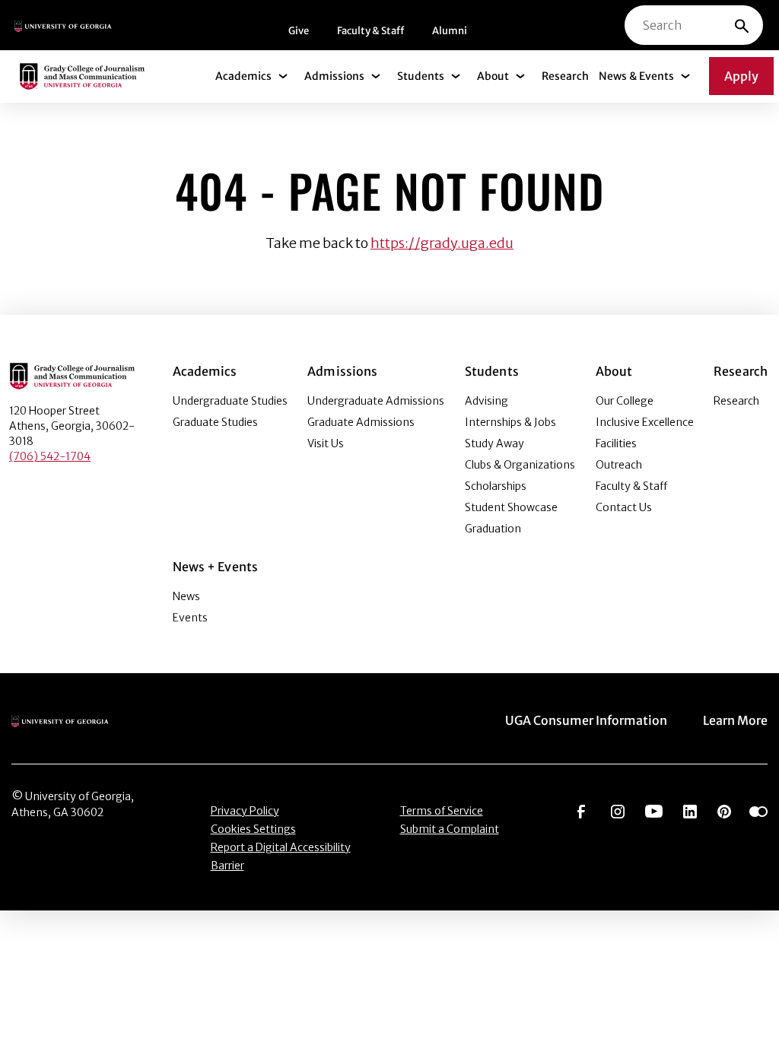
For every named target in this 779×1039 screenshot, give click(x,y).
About (493, 76)
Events (190, 617)
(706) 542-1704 (50, 456)
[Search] (741, 25)
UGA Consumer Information (586, 720)
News (186, 596)
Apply (741, 76)
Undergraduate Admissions (375, 401)
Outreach (619, 465)
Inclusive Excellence (645, 422)
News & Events (636, 76)
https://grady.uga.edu (442, 243)
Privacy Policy (245, 811)
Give (298, 30)
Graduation (493, 528)
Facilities (616, 443)
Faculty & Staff (370, 30)
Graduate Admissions (361, 422)
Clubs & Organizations (520, 465)
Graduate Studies (215, 422)
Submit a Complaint (449, 829)
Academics (243, 76)
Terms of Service (441, 811)
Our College (624, 401)
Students (420, 76)
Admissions (334, 76)
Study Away (494, 443)
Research (565, 76)
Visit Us (325, 443)
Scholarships (495, 486)
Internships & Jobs (510, 422)
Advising (486, 401)
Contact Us (624, 507)
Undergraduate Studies (230, 401)
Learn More (735, 720)
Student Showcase (511, 507)
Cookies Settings (253, 829)
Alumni (449, 30)
